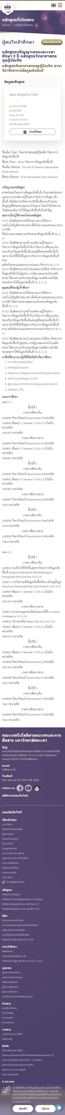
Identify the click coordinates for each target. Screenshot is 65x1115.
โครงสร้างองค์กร (10, 839)
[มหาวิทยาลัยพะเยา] (36, 788)
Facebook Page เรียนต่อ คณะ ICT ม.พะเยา (22, 961)
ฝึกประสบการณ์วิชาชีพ (12, 920)
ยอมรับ (23, 1108)
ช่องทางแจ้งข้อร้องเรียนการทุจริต (17, 1065)
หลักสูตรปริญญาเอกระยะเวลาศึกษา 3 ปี (20, 909)
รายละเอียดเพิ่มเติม (21, 1101)
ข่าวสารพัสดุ (8, 1013)
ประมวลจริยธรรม (10, 863)
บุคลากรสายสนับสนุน (12, 977)
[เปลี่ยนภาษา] (53, 5)
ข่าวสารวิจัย (7, 1018)
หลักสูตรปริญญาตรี (11, 894)
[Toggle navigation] (60, 5)
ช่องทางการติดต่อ (10, 1074)
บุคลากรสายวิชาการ (11, 972)
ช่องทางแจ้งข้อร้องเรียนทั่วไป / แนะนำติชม (22, 1060)
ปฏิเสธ (45, 1108)
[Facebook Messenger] (59, 1108)
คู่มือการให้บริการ (10, 992)
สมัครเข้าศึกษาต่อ (52, 42)
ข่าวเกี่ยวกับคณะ (9, 1008)
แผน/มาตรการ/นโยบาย (13, 853)
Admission (7, 951)
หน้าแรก (6, 25)
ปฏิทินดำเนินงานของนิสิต (13, 930)
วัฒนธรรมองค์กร (10, 867)
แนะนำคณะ (7, 824)
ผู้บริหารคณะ (8, 834)
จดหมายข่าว (7, 877)
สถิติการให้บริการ (10, 982)
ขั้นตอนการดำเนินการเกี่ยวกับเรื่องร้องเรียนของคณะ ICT (28, 1055)
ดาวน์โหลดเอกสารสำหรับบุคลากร (17, 996)
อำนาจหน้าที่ (7, 843)
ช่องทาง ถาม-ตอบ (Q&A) (13, 1069)
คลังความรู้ (7, 1039)
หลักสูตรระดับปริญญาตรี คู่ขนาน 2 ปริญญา (22, 899)
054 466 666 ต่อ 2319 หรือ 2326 (20, 780)
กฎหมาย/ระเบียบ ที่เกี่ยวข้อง (15, 858)
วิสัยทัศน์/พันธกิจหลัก (12, 829)
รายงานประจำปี (9, 872)
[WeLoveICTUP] (20, 788)
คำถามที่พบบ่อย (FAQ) (12, 1050)
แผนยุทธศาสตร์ (9, 848)
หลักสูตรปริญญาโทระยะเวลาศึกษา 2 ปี (20, 904)
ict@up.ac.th (9, 769)
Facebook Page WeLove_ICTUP (17, 939)
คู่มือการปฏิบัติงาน (10, 987)
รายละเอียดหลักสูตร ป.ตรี (14, 956)
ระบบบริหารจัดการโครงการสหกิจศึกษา (20, 925)
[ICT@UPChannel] (29, 788)
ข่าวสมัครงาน (8, 1022)
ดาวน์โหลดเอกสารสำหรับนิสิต (15, 935)
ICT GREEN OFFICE (15, 882)
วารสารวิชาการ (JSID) (12, 1034)
